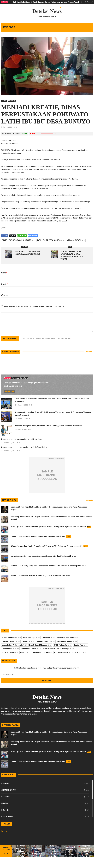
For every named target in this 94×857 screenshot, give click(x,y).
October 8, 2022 (22, 405)
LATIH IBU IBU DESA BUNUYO (50, 240)
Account (90, 2)
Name (4, 273)
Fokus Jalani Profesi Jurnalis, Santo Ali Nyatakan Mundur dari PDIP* (40, 575)
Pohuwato (28, 641)
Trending (5, 2)
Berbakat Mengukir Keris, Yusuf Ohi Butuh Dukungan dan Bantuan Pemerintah (48, 426)
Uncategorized (8, 790)
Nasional (6, 797)
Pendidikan (7, 816)
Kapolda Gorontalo (67, 641)
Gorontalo (48, 638)
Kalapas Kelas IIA (46, 641)
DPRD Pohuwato (62, 645)
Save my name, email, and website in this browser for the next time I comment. (34, 306)
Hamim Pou (80, 645)
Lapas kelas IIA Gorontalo (14, 645)
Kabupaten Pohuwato (67, 638)
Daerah (4, 101)
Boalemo (80, 652)
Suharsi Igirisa (10, 652)
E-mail (4, 284)
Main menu (9, 27)
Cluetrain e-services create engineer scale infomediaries (24, 447)
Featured (7, 378)
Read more (9, 391)
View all (89, 351)
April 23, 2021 (7, 127)
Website (4, 295)
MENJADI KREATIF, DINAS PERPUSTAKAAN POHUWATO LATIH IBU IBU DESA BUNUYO (45, 114)
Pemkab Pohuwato (31, 649)
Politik (4, 810)
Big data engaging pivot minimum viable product (21, 439)
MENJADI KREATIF (76, 240)
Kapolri (25, 652)
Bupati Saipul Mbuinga (40, 645)
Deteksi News (47, 11)
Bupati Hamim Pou (42, 652)
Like (25, 134)
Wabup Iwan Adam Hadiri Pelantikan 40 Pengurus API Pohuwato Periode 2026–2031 (49, 546)
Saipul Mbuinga (31, 638)
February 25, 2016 (11, 386)
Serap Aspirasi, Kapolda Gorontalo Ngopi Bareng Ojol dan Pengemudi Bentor (43, 556)
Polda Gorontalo (11, 641)
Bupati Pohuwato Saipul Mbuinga (58, 649)
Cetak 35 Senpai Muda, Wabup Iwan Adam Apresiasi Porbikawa (40, 536)
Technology (12, 101)
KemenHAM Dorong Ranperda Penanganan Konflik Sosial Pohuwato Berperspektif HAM (48, 566)
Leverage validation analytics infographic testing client (26, 382)
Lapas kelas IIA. (10, 649)
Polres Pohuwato (63, 652)
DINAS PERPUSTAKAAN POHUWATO (18, 240)
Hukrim (4, 803)
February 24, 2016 (9, 443)
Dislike (34, 134)
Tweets (4, 831)
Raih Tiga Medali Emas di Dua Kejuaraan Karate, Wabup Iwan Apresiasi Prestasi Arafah (46, 2)
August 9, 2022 (21, 429)
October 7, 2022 (22, 418)
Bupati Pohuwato (11, 638)
